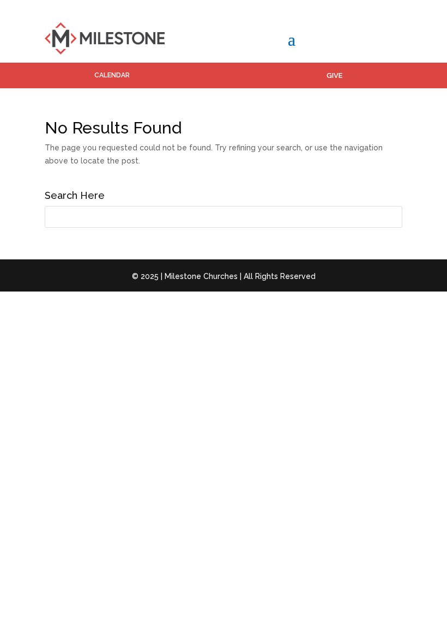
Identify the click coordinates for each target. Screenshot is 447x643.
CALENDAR (112, 75)
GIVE (334, 75)
